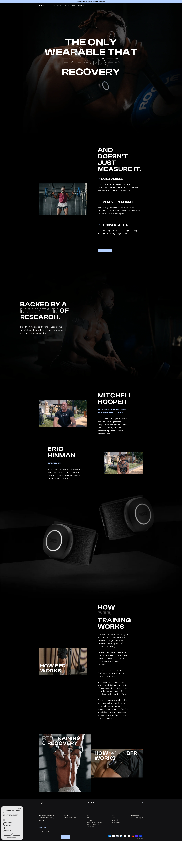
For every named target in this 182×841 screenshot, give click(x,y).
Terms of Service (90, 827)
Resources (80, 5)
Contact (88, 817)
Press (113, 817)
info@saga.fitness (135, 815)
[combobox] (19, 808)
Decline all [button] (16, 834)
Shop (54, 5)
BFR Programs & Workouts (70, 817)
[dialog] (12, 823)
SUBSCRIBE (65, 837)
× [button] (20, 808)
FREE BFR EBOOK (105, 250)
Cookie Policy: (6, 817)
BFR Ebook (67, 5)
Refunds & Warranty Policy (93, 824)
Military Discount (116, 822)
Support (73, 5)
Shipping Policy (90, 826)
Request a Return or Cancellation (94, 822)
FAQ (88, 819)
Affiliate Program (116, 819)
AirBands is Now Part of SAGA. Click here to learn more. (91, 1)
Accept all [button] (7, 834)
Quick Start (89, 815)
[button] (12, 837)
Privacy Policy (90, 820)
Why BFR (59, 5)
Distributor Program (116, 820)
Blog (113, 815)
